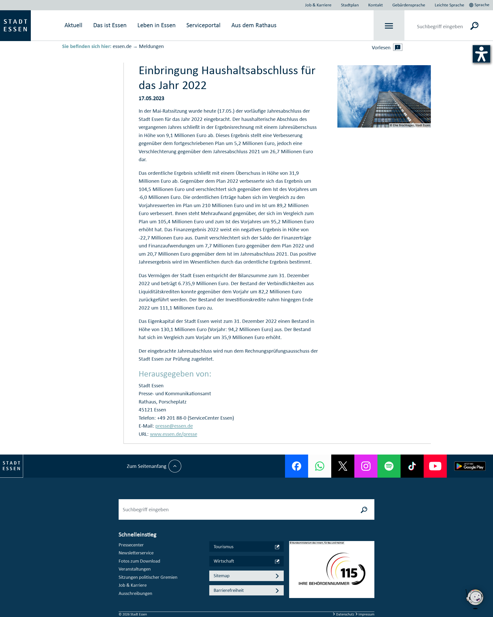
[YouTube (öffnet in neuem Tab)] (435, 466)
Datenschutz (345, 614)
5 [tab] (293, 598)
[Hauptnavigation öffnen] (389, 25)
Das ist (110, 25)
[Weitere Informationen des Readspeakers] (397, 47)
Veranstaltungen (135, 569)
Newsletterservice (136, 553)
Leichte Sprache (449, 5)
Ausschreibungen (135, 593)
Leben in (156, 25)
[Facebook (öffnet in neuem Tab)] (296, 466)
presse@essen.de (174, 425)
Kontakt (375, 5)
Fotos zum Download (139, 561)
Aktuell (73, 25)
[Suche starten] (364, 509)
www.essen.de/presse (173, 434)
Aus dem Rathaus (254, 25)
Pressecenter (131, 545)
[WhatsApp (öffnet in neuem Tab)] (319, 466)
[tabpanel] (331, 572)
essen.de (122, 46)
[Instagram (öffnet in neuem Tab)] (365, 466)
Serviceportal (203, 25)
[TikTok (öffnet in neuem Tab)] (412, 466)
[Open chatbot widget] (475, 599)
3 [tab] (293, 581)
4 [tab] (293, 590)
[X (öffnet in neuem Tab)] (342, 466)
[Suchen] (474, 25)
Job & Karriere (318, 5)
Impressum (366, 614)
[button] (479, 4)
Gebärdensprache (408, 5)
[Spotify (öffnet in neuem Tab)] (389, 466)
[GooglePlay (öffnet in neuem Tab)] (470, 466)
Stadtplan (350, 5)
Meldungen (151, 46)
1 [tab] (293, 565)
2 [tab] (293, 573)
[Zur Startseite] (15, 25)
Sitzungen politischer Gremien (148, 577)
